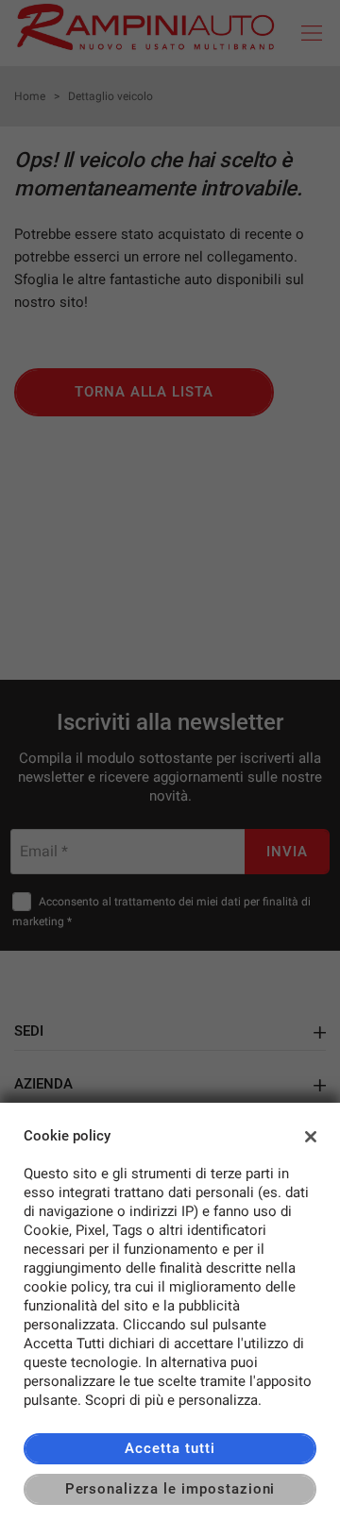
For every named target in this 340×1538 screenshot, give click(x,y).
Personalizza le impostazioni (170, 1488)
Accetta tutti (169, 1448)
